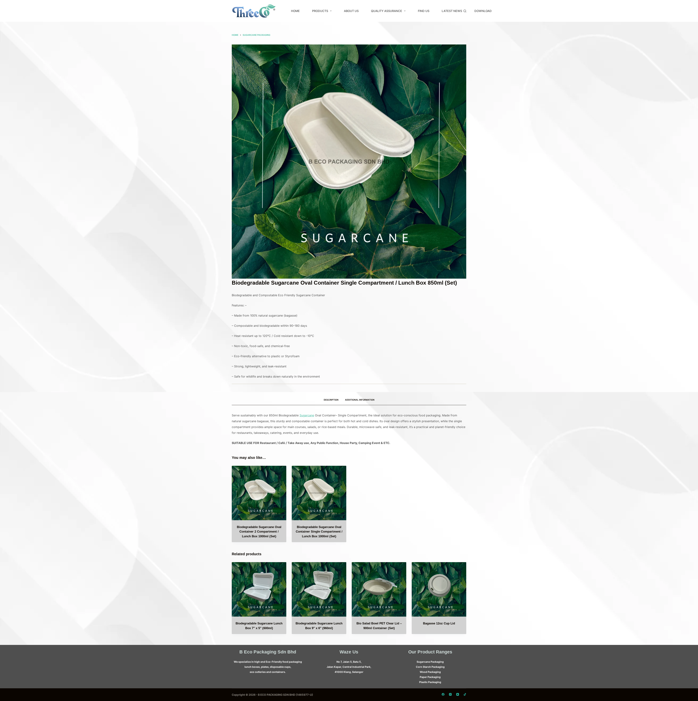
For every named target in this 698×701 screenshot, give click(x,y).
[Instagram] (450, 694)
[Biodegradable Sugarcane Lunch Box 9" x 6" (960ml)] (319, 589)
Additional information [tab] (359, 399)
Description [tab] (331, 399)
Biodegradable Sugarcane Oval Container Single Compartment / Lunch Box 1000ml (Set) (319, 531)
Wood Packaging (430, 671)
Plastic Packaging (430, 682)
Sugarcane (307, 415)
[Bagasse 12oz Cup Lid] (439, 589)
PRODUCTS (320, 11)
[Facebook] (443, 694)
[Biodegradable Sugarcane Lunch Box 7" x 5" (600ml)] (259, 589)
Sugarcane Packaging (430, 661)
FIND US (423, 11)
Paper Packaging (430, 676)
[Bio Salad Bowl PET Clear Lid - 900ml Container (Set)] (379, 589)
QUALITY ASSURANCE (386, 11)
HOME (295, 11)
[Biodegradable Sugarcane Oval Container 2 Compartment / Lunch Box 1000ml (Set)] (259, 493)
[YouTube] (457, 694)
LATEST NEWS (452, 11)
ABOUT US (351, 11)
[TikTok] (465, 694)
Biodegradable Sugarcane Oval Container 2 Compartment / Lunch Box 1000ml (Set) (259, 531)
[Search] (465, 11)
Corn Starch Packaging (430, 666)
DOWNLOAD (483, 11)
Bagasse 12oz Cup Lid (439, 623)
